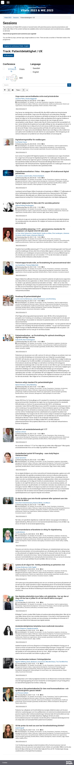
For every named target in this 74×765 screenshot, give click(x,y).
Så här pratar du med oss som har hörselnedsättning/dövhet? (39, 726)
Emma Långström (20, 628)
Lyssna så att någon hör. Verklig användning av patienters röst (40, 565)
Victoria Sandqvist (38, 176)
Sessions (16, 17)
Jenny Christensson (39, 299)
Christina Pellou (20, 98)
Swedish (36, 68)
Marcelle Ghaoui (50, 661)
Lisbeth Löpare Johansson (30, 235)
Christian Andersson (21, 567)
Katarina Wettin (37, 503)
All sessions (9, 55)
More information (20, 109)
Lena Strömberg (51, 299)
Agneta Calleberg (20, 661)
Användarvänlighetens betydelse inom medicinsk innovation (39, 626)
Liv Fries (17, 233)
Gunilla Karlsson (20, 532)
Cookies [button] (4, 762)
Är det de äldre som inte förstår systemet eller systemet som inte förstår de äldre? (41, 499)
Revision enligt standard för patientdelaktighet (34, 382)
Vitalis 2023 (7, 17)
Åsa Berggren (29, 205)
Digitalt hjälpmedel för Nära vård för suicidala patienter (37, 203)
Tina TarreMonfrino (62, 661)
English (36, 72)
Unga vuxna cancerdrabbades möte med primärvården (37, 96)
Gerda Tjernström (20, 458)
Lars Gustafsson (20, 265)
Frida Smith (18, 339)
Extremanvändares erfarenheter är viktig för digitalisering (38, 530)
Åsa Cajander (19, 600)
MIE (21, 78)
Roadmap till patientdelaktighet (28, 296)
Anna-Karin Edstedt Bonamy (24, 503)
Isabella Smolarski (32, 628)
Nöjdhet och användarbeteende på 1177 (31, 429)
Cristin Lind (18, 299)
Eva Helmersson (27, 299)
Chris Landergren (57, 233)
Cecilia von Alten (47, 233)
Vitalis (22, 69)
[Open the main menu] (8, 2)
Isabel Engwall (19, 728)
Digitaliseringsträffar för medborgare (30, 140)
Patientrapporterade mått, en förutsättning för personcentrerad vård (42, 263)
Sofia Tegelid (32, 567)
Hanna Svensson (20, 385)
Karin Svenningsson (29, 339)
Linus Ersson (41, 661)
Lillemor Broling (20, 205)
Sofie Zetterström (26, 233)
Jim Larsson (19, 176)
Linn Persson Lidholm (21, 693)
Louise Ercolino (27, 176)
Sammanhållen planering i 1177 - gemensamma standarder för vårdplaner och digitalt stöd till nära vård (40, 230)
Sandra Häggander (31, 98)
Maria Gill (41, 235)
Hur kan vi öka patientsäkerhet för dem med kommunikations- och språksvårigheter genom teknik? (41, 689)
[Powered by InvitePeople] (64, 763)
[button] (18, 90)
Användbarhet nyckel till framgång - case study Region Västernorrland (37, 454)
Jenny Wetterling (31, 385)
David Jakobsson (32, 661)
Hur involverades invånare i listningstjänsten (33, 659)
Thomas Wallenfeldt (32, 265)
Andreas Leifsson (20, 432)
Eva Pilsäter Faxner (21, 142)
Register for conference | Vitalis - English (16, 46)
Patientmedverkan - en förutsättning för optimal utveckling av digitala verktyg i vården (40, 336)
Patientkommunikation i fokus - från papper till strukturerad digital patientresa (42, 172)
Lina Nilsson (46, 503)
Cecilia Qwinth (36, 233)
